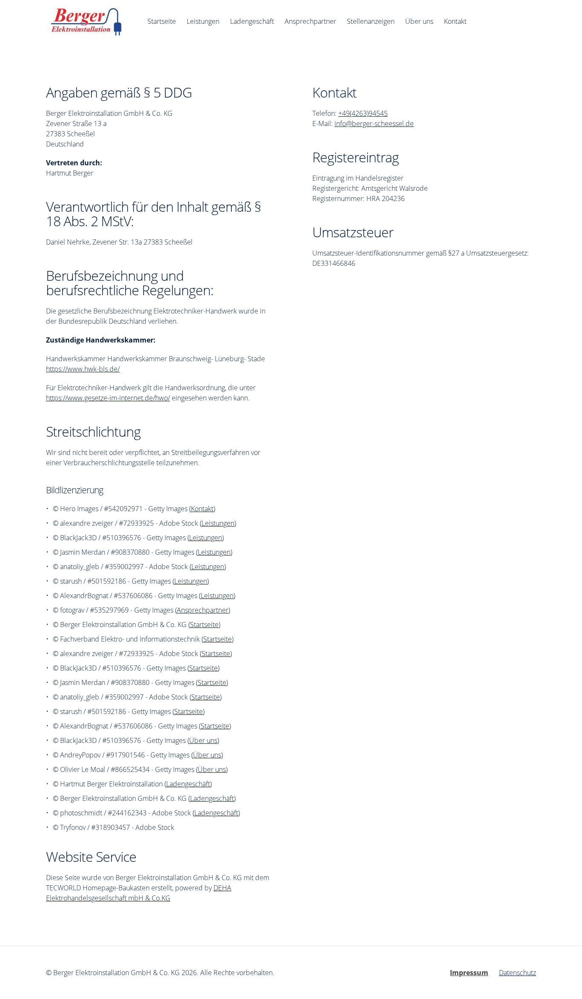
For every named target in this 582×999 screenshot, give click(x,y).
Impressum (469, 972)
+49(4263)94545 (363, 113)
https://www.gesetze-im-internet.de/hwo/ (108, 398)
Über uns (203, 740)
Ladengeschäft (188, 784)
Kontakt (202, 508)
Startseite (204, 624)
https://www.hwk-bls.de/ (83, 369)
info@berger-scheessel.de (374, 123)
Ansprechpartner (202, 610)
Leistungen (218, 523)
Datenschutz (517, 972)
